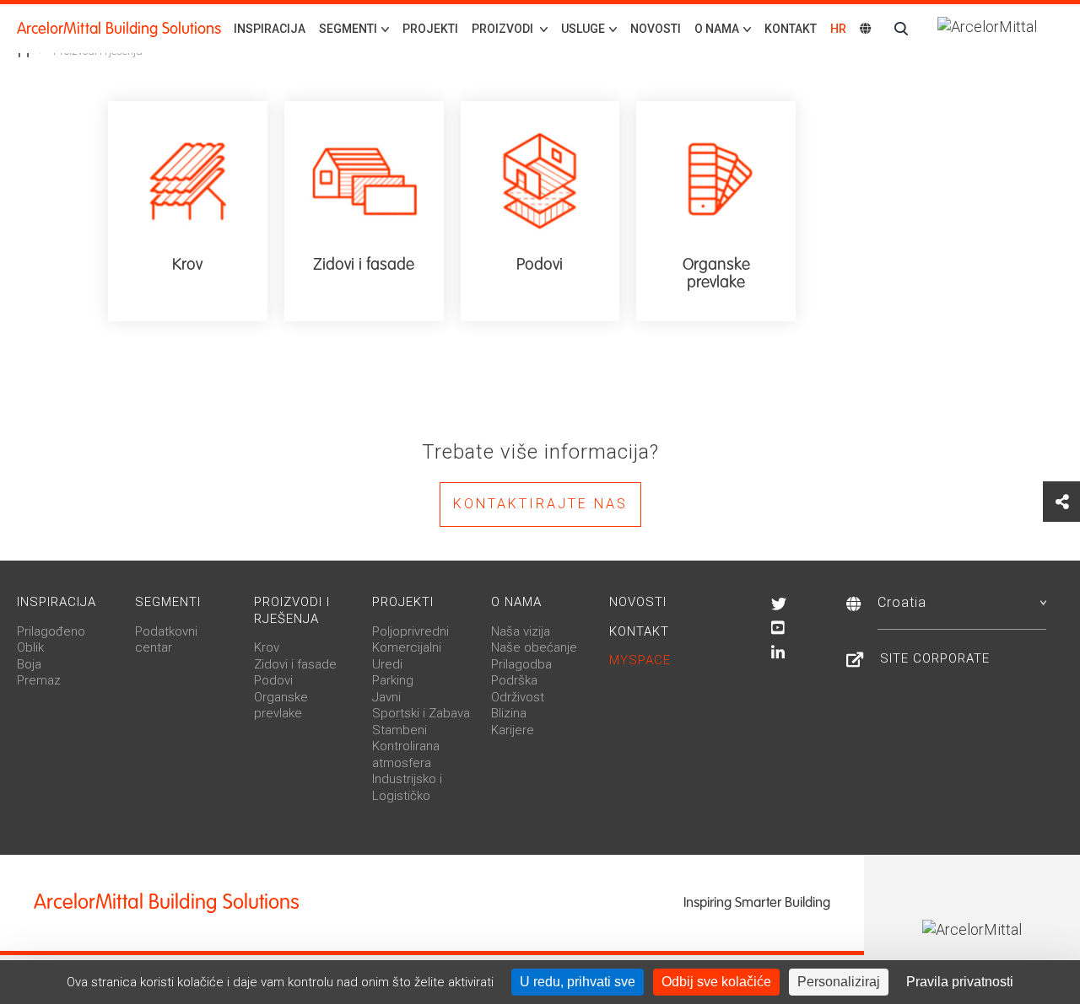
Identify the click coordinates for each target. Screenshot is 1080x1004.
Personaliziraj (838, 981)
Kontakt (790, 28)
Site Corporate (935, 658)
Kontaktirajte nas (540, 504)
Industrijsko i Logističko (407, 787)
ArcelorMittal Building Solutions (119, 28)
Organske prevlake (281, 706)
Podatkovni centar (166, 640)
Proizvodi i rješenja (292, 610)
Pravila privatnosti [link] (959, 981)
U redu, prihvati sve (577, 981)
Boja (29, 664)
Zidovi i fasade (295, 664)
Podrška (514, 680)
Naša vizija (520, 631)
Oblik (30, 647)
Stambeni (399, 730)
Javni (386, 697)
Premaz (39, 680)
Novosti (655, 28)
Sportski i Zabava (421, 713)
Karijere (512, 730)
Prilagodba (521, 664)
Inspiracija (269, 28)
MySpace (640, 660)
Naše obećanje (534, 647)
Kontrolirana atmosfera (406, 754)
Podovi (273, 680)
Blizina (508, 713)
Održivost (517, 697)
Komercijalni (406, 647)
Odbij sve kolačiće (716, 981)
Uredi (387, 664)
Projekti (430, 28)
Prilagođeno (51, 631)
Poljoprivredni (410, 631)
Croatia (902, 602)
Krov (266, 647)
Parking (392, 680)
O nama (516, 601)
